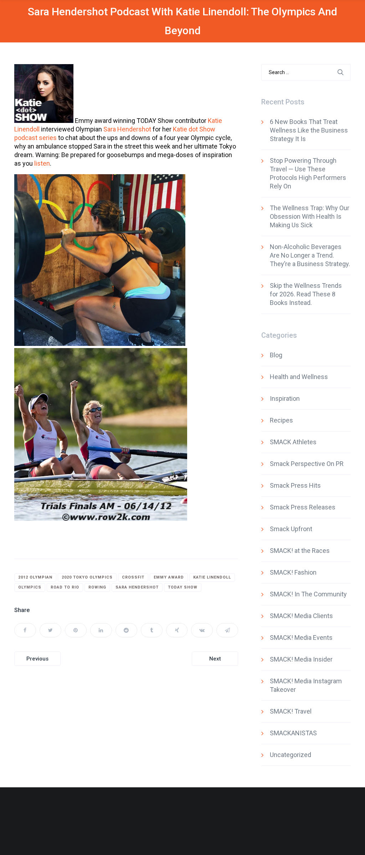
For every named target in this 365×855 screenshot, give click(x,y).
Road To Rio (65, 587)
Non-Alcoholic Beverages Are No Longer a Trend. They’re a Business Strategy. (310, 255)
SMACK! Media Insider (301, 659)
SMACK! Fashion (293, 572)
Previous (37, 659)
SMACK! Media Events (301, 637)
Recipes (281, 420)
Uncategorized (290, 754)
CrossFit (133, 577)
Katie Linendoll (212, 577)
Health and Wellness (299, 376)
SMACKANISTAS (293, 733)
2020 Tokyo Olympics (87, 577)
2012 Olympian (35, 577)
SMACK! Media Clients (301, 616)
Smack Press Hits (295, 485)
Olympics (29, 587)
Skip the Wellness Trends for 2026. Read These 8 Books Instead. (306, 294)
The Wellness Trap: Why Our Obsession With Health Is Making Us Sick (309, 216)
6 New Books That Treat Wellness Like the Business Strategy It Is (309, 130)
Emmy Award (169, 577)
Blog (276, 355)
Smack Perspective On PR (307, 463)
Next (215, 659)
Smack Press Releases (302, 507)
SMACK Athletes (293, 442)
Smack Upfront (291, 529)
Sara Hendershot (127, 129)
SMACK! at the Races (300, 550)
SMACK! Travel (291, 711)
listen (42, 163)
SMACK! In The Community (308, 594)
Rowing (97, 587)
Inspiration (285, 398)
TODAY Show (182, 587)
